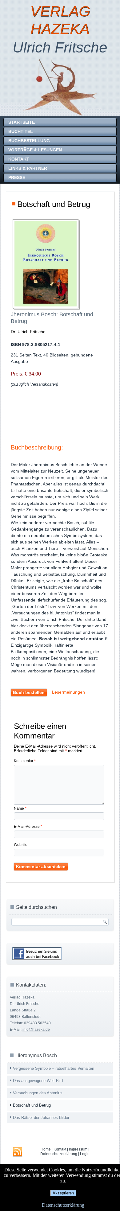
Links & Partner (27, 168)
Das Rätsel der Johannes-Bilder (41, 1117)
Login (85, 1154)
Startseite (21, 122)
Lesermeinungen (68, 692)
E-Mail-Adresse (28, 826)
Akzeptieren (63, 1193)
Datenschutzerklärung (58, 1154)
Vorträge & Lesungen (35, 149)
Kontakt (18, 159)
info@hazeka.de (36, 1029)
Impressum (78, 1149)
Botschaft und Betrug (32, 1105)
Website (20, 845)
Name (20, 808)
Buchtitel (20, 131)
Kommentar (25, 761)
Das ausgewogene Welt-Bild (38, 1080)
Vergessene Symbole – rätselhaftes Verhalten (53, 1068)
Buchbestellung (29, 140)
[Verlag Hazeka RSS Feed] (17, 1152)
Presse (16, 177)
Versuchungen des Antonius (37, 1093)
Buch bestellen (29, 692)
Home (46, 1149)
